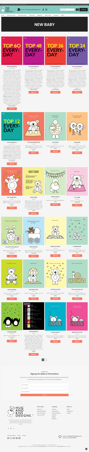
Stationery (32, 15)
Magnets (39, 15)
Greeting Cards (11, 15)
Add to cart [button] (11, 108)
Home (2, 15)
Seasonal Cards (22, 15)
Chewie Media (42, 446)
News (62, 15)
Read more (33, 354)
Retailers (56, 15)
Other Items (48, 15)
